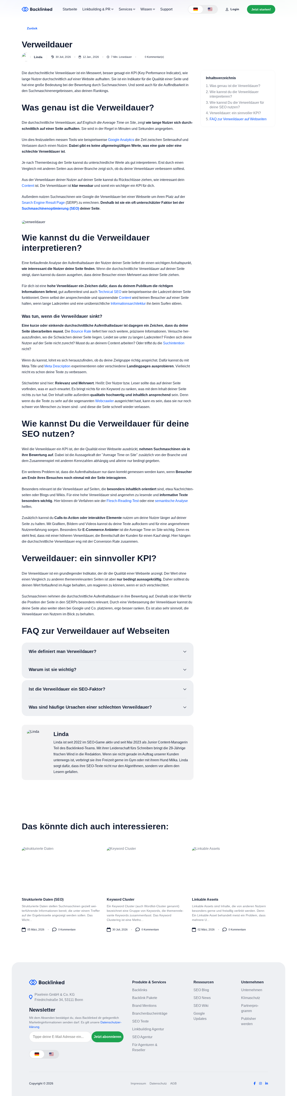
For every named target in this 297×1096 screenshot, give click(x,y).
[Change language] (195, 9)
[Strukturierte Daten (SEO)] (63, 889)
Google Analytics (121, 140)
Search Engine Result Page (43, 202)
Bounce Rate (81, 331)
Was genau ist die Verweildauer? (235, 86)
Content (28, 185)
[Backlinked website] (37, 9)
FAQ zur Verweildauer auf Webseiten (238, 119)
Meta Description (57, 366)
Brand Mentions (144, 1005)
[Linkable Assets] (233, 889)
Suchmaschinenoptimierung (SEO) (50, 208)
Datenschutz (158, 1083)
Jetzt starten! (261, 9)
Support (166, 9)
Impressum (138, 1083)
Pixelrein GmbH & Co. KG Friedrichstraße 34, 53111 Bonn (59, 997)
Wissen (146, 9)
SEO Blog (201, 990)
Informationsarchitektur (128, 303)
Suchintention (173, 343)
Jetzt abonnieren (107, 1037)
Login (234, 9)
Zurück (32, 28)
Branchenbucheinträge (149, 1013)
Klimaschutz (250, 998)
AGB (173, 1083)
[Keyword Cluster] (148, 889)
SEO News (202, 998)
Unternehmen (251, 990)
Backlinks (139, 990)
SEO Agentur (142, 1037)
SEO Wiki (201, 1005)
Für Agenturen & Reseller (144, 1047)
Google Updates (200, 1016)
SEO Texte (140, 1021)
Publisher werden (248, 1021)
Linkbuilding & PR (96, 9)
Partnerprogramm (250, 1008)
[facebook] (255, 1083)
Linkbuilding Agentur (148, 1029)
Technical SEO (109, 292)
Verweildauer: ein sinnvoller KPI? (235, 113)
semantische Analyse (171, 501)
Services (126, 9)
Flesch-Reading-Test (123, 501)
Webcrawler (104, 401)
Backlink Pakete (144, 998)
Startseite (70, 9)
